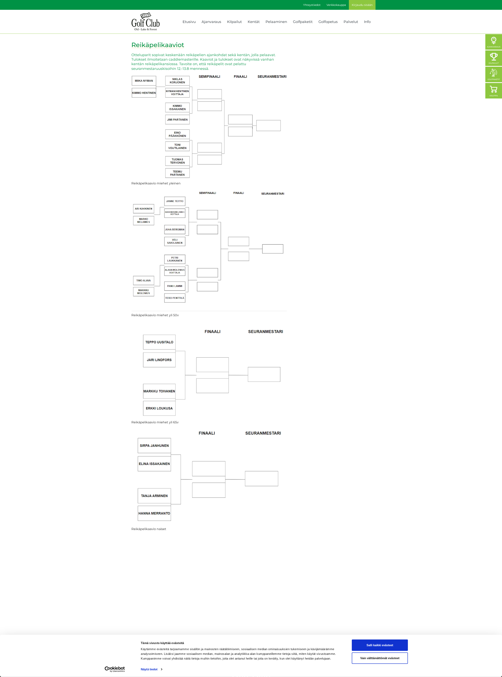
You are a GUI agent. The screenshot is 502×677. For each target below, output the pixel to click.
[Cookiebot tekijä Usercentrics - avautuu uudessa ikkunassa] (115, 669)
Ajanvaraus (211, 22)
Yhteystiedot (312, 5)
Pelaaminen (276, 22)
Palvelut (351, 22)
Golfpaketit (303, 22)
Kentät (254, 22)
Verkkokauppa (336, 5)
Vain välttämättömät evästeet (379, 658)
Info (367, 22)
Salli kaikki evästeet (379, 645)
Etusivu (189, 22)
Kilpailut (234, 22)
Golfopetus (328, 22)
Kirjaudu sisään (362, 5)
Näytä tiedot (149, 669)
